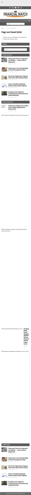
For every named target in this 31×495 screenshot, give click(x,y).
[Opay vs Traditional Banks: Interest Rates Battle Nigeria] (4, 85)
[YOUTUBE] (15, 7)
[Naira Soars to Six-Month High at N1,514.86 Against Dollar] (4, 69)
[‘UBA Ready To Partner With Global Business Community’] (14, 230)
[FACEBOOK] (10, 7)
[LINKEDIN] (18, 7)
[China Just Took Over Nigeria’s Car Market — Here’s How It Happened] (4, 60)
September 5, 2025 (13, 63)
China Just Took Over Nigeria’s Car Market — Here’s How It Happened (18, 60)
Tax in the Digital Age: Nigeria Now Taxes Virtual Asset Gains (18, 77)
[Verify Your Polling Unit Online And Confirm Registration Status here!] (4, 106)
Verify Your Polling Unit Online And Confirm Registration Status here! (18, 107)
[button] (29, 20)
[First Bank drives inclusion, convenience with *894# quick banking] (14, 115)
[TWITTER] (12, 7)
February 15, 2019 (12, 110)
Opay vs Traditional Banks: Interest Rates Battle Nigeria (17, 85)
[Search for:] (15, 23)
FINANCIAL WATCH (21, 493)
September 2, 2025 (13, 97)
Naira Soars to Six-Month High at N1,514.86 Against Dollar (18, 69)
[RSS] (21, 7)
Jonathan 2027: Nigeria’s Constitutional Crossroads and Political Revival (18, 93)
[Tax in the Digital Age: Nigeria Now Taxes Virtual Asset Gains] (4, 77)
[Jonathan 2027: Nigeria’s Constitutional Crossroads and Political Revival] (4, 93)
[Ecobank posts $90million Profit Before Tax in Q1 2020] (14, 351)
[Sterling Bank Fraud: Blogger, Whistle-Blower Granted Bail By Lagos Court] (12, 329)
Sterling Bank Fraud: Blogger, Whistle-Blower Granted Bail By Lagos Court (26, 336)
